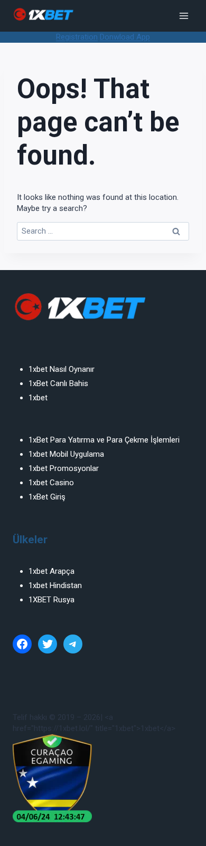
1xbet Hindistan (55, 585)
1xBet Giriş (47, 497)
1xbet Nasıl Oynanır (62, 369)
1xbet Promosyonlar (64, 468)
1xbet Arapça (51, 571)
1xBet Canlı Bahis (58, 383)
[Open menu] (183, 15)
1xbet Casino (51, 482)
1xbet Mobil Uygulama (66, 454)
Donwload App (125, 37)
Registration (77, 37)
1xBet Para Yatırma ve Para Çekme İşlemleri (104, 440)
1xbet (38, 397)
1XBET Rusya (51, 599)
